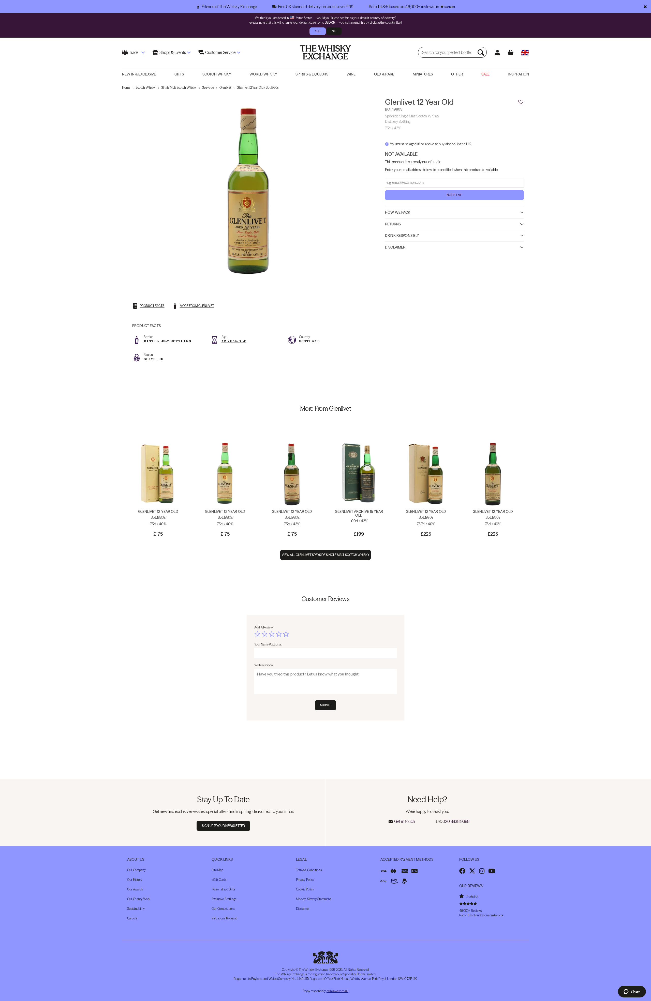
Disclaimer (395, 247)
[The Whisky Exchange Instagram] (481, 871)
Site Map (217, 870)
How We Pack (397, 212)
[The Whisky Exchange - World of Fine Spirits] (325, 52)
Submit (325, 705)
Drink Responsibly (402, 235)
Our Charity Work (138, 899)
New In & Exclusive (139, 74)
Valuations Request (224, 918)
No (334, 31)
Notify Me (454, 195)
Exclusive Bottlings (224, 899)
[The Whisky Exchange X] (472, 871)
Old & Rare (384, 74)
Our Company (136, 870)
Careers (132, 918)
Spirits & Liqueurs (311, 74)
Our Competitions (223, 909)
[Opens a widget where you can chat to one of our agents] (632, 992)
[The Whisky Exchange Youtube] (491, 871)
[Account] (497, 52)
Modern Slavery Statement (313, 899)
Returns (393, 224)
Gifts (179, 74)
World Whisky (263, 74)
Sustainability (136, 909)
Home (126, 87)
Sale (485, 74)
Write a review (263, 665)
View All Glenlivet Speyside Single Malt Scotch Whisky (325, 555)
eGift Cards (219, 880)
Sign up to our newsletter (223, 826)
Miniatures (423, 74)
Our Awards (135, 889)
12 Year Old (233, 341)
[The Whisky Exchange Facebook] (462, 871)
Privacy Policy (305, 880)
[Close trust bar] (645, 6)
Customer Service (220, 52)
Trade (133, 52)
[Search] (481, 52)
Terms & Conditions (309, 870)
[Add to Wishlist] (520, 102)
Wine (351, 74)
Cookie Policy (305, 889)
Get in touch (404, 821)
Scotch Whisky (216, 74)
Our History (134, 880)
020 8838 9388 (455, 821)
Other (457, 74)
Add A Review (263, 627)
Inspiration (518, 74)
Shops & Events (172, 52)
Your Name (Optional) (268, 644)
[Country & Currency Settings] (525, 52)
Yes (317, 31)
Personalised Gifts (223, 889)
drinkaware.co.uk (337, 991)
